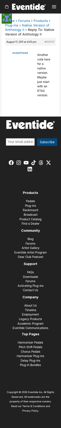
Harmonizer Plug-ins (30, 356)
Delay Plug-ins (30, 360)
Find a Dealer (30, 223)
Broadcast (30, 214)
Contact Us (30, 290)
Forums (24, 21)
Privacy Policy (30, 410)
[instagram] (19, 162)
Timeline (30, 310)
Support (30, 264)
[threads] (41, 162)
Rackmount (30, 210)
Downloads (30, 277)
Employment (30, 314)
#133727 (50, 41)
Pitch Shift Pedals (30, 347)
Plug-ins (30, 205)
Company (30, 297)
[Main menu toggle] (54, 7)
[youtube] (27, 162)
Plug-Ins (11, 25)
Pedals (30, 201)
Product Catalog (30, 219)
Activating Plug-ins (31, 285)
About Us (30, 305)
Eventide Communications (30, 328)
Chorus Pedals (30, 351)
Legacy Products (30, 319)
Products (41, 21)
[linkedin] (30, 169)
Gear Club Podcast (30, 257)
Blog (31, 239)
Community (30, 231)
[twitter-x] (49, 162)
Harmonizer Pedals (30, 342)
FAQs (30, 272)
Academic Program (30, 323)
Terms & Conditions (33, 406)
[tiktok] (34, 162)
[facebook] (12, 162)
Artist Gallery (30, 248)
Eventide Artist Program (30, 252)
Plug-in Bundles (30, 365)
